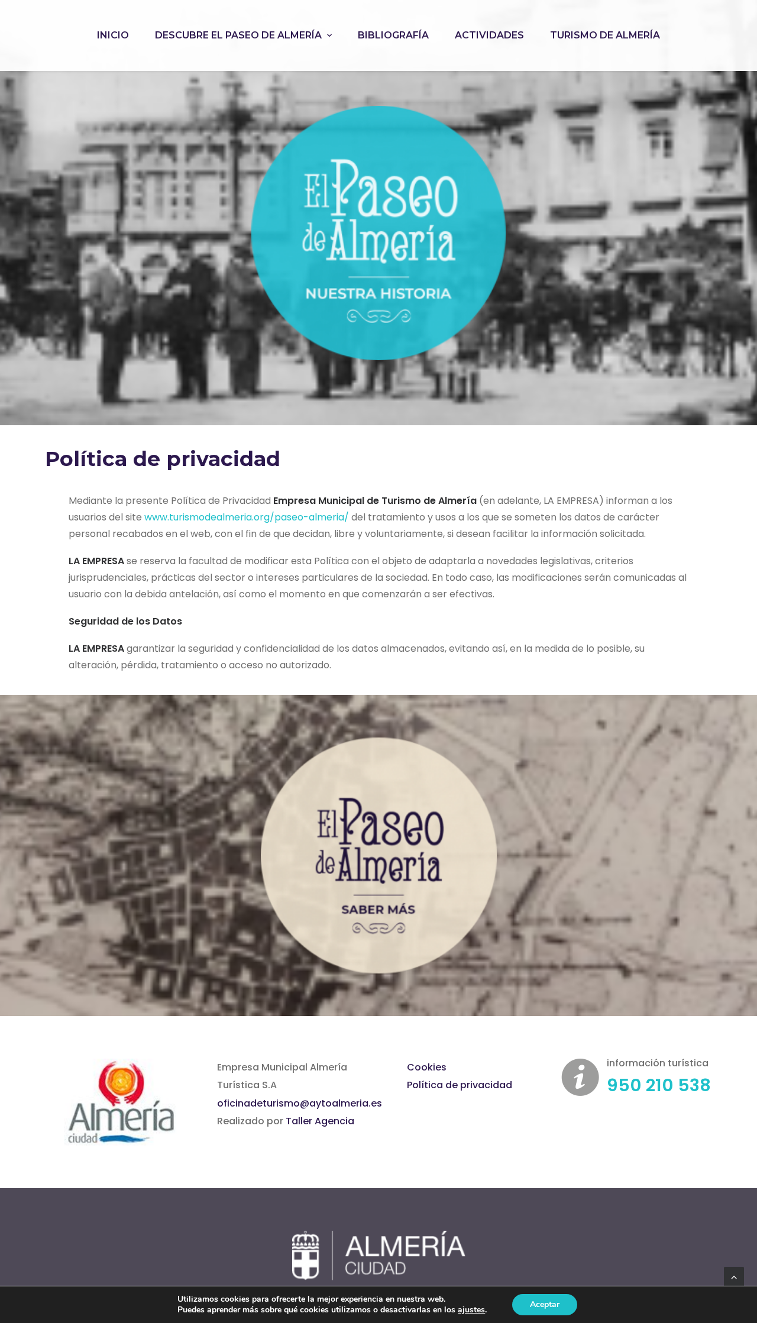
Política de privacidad (459, 1085)
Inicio (113, 35)
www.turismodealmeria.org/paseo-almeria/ (246, 517)
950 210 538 (659, 1085)
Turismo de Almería (605, 35)
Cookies (427, 1067)
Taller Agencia (320, 1121)
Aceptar (544, 1304)
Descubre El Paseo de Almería (238, 35)
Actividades (489, 35)
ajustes (471, 1310)
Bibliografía (393, 35)
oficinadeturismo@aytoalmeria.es (299, 1103)
